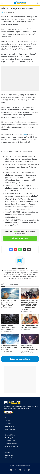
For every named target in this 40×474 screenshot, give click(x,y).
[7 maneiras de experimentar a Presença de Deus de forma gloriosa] (30, 339)
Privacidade (8, 458)
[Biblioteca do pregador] (20, 2)
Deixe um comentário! (20, 359)
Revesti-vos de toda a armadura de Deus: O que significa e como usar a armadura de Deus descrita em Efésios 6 (29, 304)
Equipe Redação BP (9, 12)
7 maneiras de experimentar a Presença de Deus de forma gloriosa (29, 348)
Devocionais (8, 423)
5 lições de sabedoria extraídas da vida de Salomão (9, 347)
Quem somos (9, 455)
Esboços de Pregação (11, 446)
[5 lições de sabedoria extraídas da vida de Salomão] (10, 339)
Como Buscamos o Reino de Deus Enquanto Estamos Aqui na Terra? (8, 303)
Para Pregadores (10, 438)
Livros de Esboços (10, 440)
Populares (8, 420)
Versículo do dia (10, 429)
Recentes (8, 418)
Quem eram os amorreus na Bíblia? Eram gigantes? (9, 327)
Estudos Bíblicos (10, 435)
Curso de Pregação (11, 443)
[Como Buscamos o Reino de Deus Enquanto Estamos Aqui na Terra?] (10, 293)
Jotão (24, 134)
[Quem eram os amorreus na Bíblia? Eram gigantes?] (10, 319)
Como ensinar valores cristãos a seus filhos (29, 326)
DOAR (8, 412)
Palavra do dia (9, 426)
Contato (7, 452)
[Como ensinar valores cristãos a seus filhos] (30, 319)
